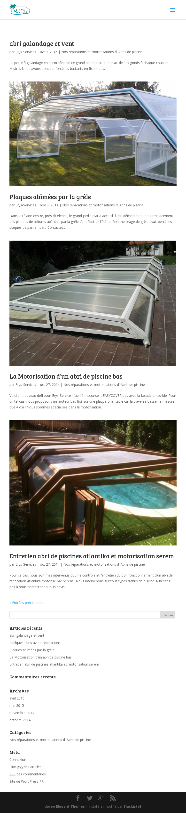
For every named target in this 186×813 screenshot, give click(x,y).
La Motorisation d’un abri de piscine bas (66, 376)
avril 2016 (16, 698)
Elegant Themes (70, 806)
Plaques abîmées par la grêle (50, 196)
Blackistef (132, 806)
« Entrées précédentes (26, 602)
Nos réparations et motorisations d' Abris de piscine (102, 51)
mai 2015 (16, 705)
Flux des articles (25, 766)
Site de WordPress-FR (26, 781)
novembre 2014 (21, 712)
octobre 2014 (20, 720)
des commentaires (27, 774)
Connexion (17, 759)
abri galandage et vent (41, 43)
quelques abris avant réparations (35, 642)
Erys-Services (26, 51)
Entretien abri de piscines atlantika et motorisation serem (91, 556)
